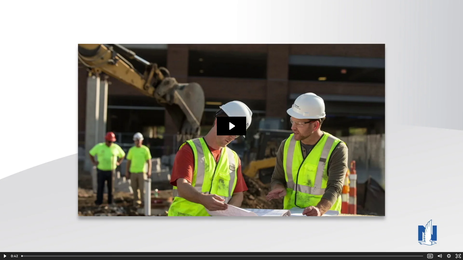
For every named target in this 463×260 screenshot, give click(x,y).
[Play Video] (4, 256)
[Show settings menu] (449, 256)
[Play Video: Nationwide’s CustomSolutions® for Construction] (231, 126)
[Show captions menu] (430, 256)
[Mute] (439, 256)
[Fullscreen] (458, 256)
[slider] (222, 256)
